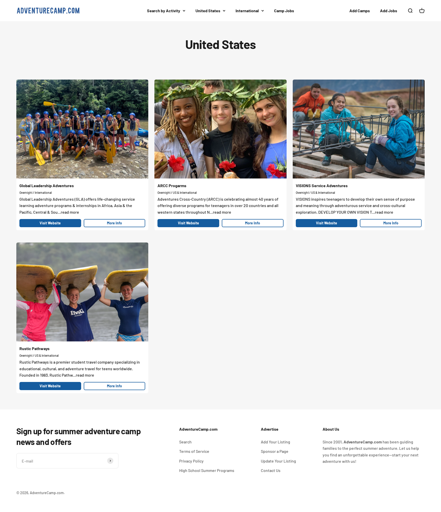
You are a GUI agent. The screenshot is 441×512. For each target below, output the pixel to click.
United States (207, 10)
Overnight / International (35, 192)
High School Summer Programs (206, 470)
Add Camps (359, 10)
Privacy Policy (191, 460)
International (247, 10)
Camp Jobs (284, 10)
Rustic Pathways (34, 348)
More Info (114, 223)
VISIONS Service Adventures (322, 185)
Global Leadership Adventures (46, 185)
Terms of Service (194, 451)
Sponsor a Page (274, 451)
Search (185, 441)
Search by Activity (163, 10)
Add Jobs (388, 10)
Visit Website (50, 223)
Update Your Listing (278, 460)
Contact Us (270, 470)
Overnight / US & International (177, 192)
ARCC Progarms (171, 185)
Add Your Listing (275, 441)
